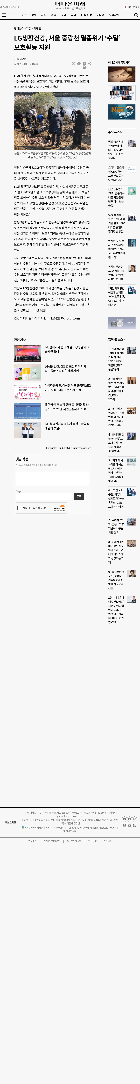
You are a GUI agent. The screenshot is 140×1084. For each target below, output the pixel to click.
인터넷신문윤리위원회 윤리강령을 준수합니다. (45, 827)
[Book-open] (124, 825)
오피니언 (114, 15)
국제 (73, 15)
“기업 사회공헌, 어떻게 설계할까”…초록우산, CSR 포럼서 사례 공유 (116, 297)
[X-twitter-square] (124, 819)
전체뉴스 (19, 28)
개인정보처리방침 (52, 841)
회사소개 (32, 841)
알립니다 (107, 841)
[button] (73, 63)
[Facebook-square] (129, 819)
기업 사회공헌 (33, 28)
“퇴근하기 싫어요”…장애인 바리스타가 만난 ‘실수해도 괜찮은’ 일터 (116, 417)
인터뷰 (100, 15)
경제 (33, 15)
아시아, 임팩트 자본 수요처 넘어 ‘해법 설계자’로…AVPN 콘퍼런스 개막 (116, 249)
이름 (18, 491)
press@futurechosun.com (70, 816)
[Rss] (134, 825)
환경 (53, 15)
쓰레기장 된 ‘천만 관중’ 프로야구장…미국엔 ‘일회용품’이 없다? (116, 443)
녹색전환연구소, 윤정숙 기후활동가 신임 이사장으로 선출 (116, 580)
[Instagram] (134, 819)
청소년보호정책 (74, 841)
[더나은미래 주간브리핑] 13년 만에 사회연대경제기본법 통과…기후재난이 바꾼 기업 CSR (116, 610)
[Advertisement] (122, 694)
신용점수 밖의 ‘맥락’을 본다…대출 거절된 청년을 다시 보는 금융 (116, 197)
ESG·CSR (86, 15)
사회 (43, 15)
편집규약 (92, 841)
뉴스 (24, 15)
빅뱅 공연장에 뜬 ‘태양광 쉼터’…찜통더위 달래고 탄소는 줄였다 (115, 150)
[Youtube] (129, 825)
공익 (63, 15)
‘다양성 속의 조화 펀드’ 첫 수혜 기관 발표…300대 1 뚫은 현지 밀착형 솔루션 (116, 223)
